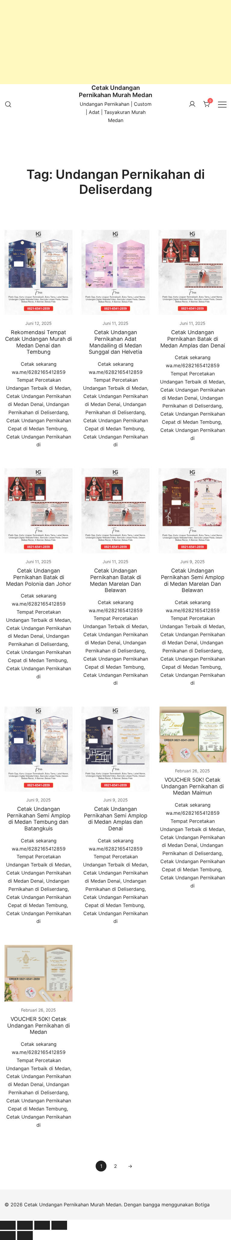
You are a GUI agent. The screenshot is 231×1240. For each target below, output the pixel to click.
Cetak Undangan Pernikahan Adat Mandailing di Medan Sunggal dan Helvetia (115, 342)
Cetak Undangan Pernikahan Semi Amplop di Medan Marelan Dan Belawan (192, 580)
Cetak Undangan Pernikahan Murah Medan (115, 91)
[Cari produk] (8, 104)
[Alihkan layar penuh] (25, 1225)
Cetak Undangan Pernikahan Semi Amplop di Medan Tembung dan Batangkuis (38, 819)
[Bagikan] (42, 1225)
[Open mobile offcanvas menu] (222, 104)
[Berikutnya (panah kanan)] (25, 1235)
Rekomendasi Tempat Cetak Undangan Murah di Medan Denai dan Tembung (38, 342)
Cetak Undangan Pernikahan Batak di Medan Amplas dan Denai (192, 338)
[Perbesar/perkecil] (8, 1225)
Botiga (202, 1205)
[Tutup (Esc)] (59, 1225)
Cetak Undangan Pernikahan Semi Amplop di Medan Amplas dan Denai (115, 819)
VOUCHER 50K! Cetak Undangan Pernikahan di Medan (38, 1025)
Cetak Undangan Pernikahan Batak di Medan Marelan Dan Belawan (115, 580)
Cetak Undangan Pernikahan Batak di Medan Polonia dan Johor (38, 577)
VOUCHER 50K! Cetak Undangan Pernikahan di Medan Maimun (192, 786)
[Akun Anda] (192, 104)
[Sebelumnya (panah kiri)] (8, 1235)
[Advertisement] (115, 42)
